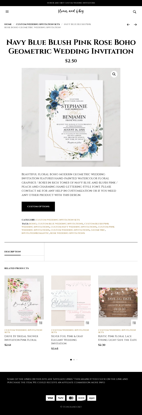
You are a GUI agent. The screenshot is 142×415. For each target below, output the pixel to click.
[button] (7, 11)
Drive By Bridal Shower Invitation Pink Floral (21, 338)
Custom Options (38, 206)
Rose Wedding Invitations (67, 233)
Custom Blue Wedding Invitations (60, 223)
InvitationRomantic (35, 233)
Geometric (98, 229)
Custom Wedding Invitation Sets (38, 24)
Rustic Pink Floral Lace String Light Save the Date (117, 338)
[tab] (24, 252)
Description (12, 251)
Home (8, 24)
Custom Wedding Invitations (70, 229)
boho (33, 223)
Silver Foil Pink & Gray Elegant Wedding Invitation (67, 340)
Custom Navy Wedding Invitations (74, 226)
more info (98, 382)
